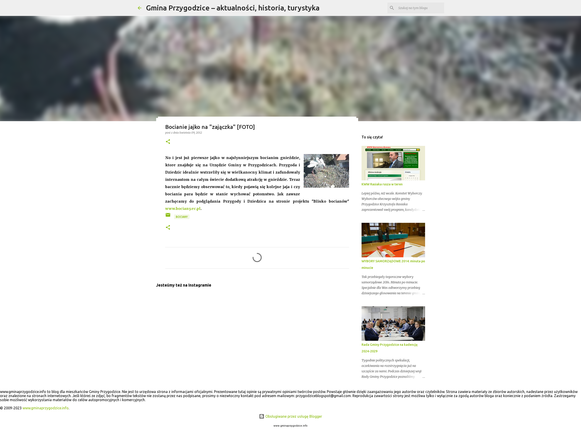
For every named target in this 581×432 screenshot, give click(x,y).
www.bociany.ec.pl (183, 208)
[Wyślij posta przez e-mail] (168, 216)
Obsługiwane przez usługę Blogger (293, 416)
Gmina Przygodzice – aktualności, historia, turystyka (233, 8)
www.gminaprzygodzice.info (45, 408)
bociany (182, 216)
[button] (168, 142)
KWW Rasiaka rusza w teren (382, 184)
